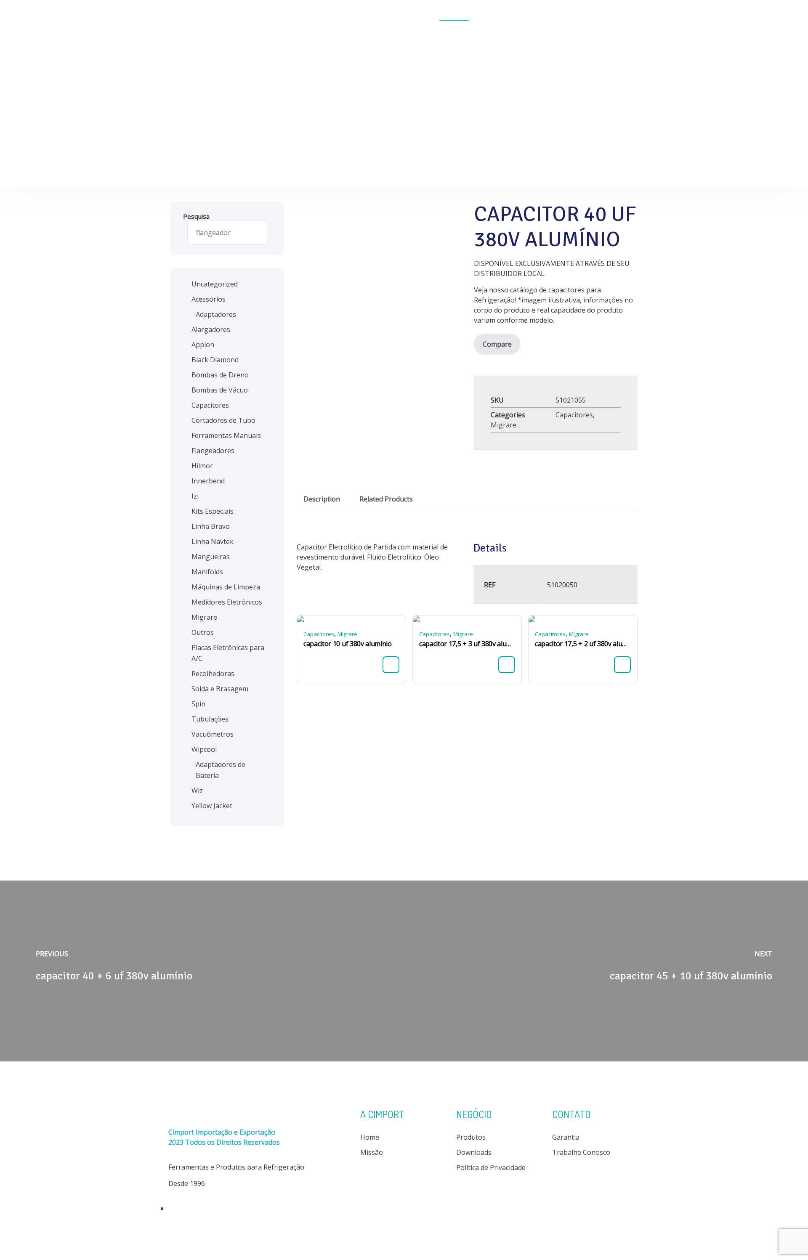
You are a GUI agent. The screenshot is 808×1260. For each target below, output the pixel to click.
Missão (371, 1152)
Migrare (503, 425)
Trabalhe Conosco (581, 1152)
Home (363, 15)
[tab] (322, 499)
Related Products (386, 499)
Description (321, 499)
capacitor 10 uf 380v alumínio (347, 643)
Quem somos (406, 15)
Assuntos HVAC (553, 15)
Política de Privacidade (491, 1167)
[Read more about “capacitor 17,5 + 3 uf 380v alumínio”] (506, 664)
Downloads (499, 15)
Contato (612, 15)
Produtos (454, 15)
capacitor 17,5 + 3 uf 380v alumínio (467, 643)
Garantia (565, 1137)
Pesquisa (196, 216)
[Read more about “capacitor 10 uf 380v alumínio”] (391, 664)
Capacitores (574, 414)
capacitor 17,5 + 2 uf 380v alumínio (583, 643)
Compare (497, 344)
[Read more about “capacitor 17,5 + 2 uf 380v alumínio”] (622, 664)
